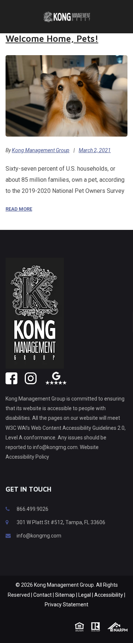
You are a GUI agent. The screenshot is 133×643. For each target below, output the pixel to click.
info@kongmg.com (39, 536)
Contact (42, 595)
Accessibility (108, 595)
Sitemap (65, 595)
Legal (84, 595)
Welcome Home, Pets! (52, 38)
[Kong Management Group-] (66, 16)
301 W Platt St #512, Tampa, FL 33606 (61, 522)
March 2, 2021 (95, 150)
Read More (19, 209)
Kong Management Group (40, 150)
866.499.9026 (32, 509)
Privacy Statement (66, 604)
